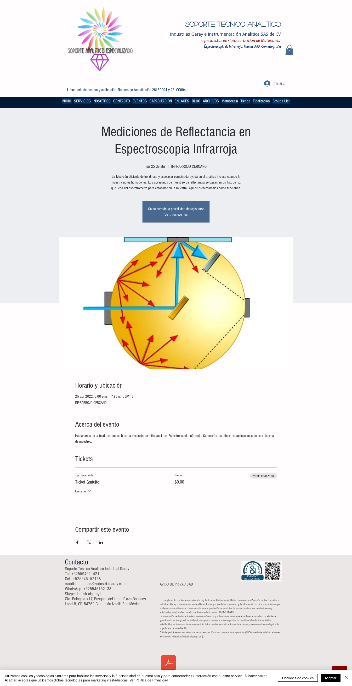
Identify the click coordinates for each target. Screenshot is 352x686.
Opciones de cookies (298, 677)
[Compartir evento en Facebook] (77, 542)
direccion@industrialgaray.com (187, 636)
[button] (289, 50)
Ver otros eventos (176, 214)
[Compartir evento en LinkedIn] (101, 542)
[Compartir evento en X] (89, 542)
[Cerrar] (346, 678)
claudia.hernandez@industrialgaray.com (95, 583)
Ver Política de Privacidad (149, 680)
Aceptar (330, 677)
